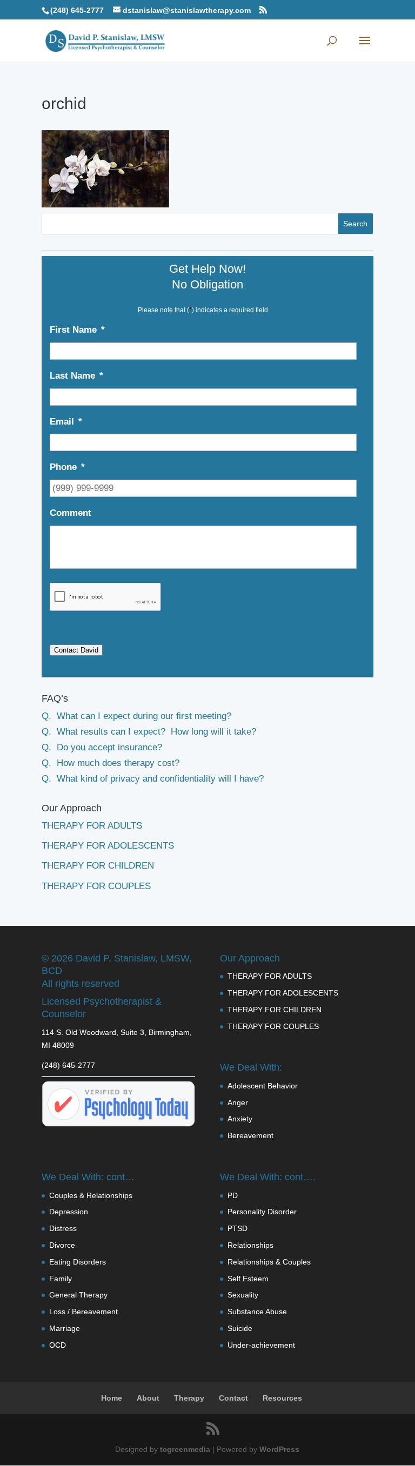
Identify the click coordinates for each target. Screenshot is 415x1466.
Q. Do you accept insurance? (102, 747)
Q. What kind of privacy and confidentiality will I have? (153, 779)
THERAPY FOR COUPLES (96, 886)
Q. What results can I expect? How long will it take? (149, 732)
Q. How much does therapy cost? (110, 763)
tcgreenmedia (185, 1449)
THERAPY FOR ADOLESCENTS (108, 845)
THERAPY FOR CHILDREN (98, 865)
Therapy (189, 1398)
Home (111, 1398)
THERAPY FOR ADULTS (92, 826)
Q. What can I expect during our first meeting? (136, 716)
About (148, 1398)
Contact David (76, 650)
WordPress (279, 1449)
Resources (282, 1398)
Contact (233, 1398)
